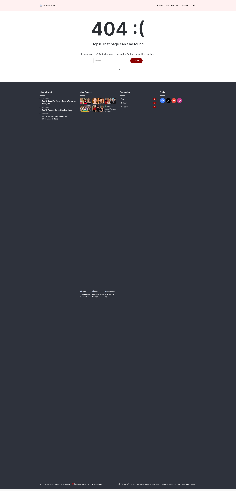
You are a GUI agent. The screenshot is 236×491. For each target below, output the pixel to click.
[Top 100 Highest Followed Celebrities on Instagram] (110, 101)
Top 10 (160, 5)
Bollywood (172, 5)
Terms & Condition (169, 484)
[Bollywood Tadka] (47, 6)
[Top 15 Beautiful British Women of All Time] (98, 108)
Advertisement (183, 484)
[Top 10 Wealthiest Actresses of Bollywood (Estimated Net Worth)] (110, 382)
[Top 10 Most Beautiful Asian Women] (98, 382)
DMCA (193, 484)
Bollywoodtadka (96, 484)
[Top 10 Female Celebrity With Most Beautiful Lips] (98, 101)
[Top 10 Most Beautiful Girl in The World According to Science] (85, 382)
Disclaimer (156, 484)
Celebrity (186, 5)
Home (118, 69)
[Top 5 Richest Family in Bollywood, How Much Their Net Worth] (85, 108)
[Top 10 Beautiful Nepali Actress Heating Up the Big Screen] (110, 197)
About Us (135, 484)
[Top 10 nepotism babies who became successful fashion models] (85, 101)
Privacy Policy (145, 484)
